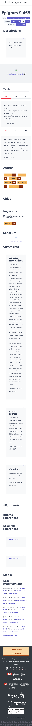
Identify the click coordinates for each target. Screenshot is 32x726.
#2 (23, 407)
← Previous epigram (16, 649)
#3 (23, 465)
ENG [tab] (16, 96)
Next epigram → (16, 653)
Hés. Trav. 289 (14, 558)
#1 (23, 38)
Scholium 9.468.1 (16, 241)
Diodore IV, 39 (14, 539)
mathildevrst (13, 593)
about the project (20, 718)
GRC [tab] (6, 96)
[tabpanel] (16, 114)
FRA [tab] (26, 96)
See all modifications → (10, 635)
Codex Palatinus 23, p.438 (15, 74)
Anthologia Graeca (17, 2)
